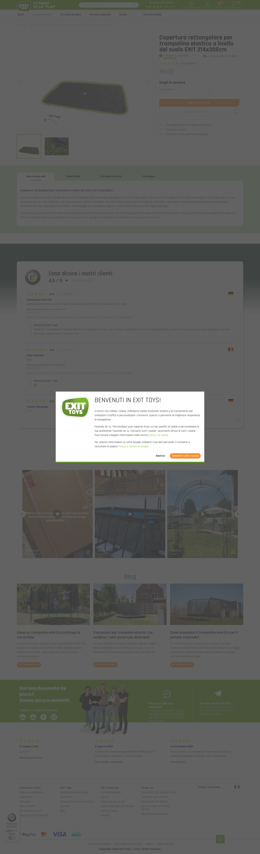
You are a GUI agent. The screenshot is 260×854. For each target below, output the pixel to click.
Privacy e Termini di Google (133, 446)
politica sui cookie (158, 435)
